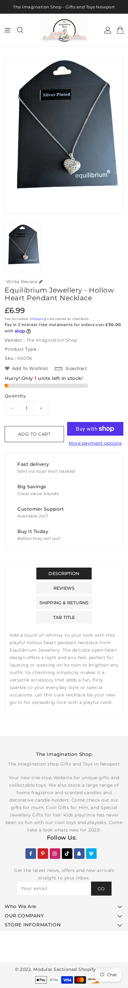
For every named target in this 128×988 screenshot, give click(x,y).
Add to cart (34, 434)
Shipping (38, 319)
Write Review (21, 281)
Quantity (15, 396)
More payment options (95, 443)
